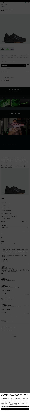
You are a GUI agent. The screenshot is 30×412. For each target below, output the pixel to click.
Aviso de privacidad (17, 402)
